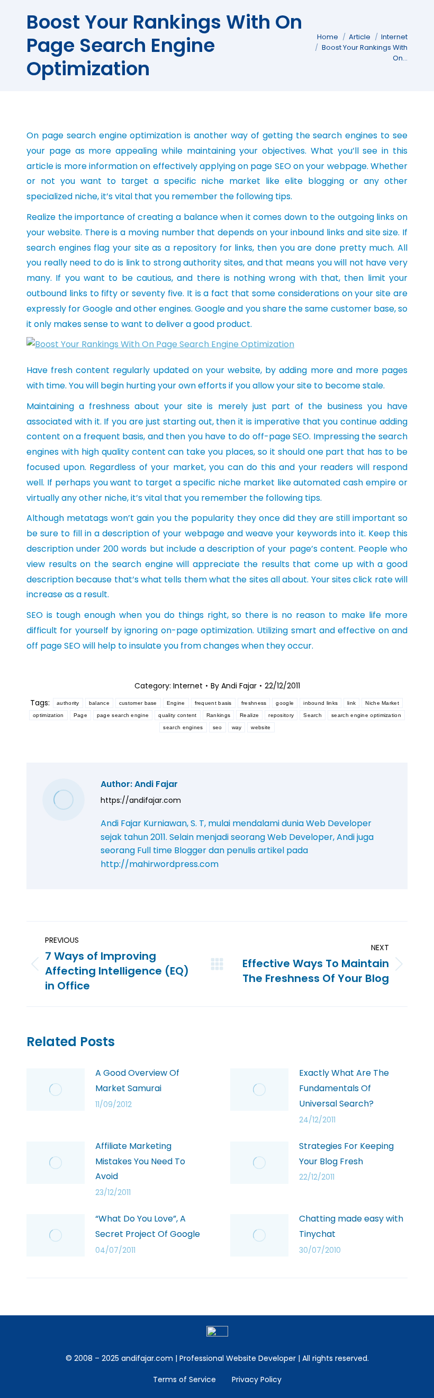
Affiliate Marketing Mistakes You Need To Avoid (140, 1161)
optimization (48, 715)
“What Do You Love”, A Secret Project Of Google (147, 1226)
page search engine (123, 715)
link (351, 703)
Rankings (218, 715)
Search (312, 715)
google (285, 703)
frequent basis (213, 703)
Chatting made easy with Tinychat (351, 1226)
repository (281, 715)
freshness (254, 703)
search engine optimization (366, 715)
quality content (177, 715)
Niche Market (382, 703)
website (260, 727)
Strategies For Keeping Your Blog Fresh (346, 1153)
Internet (188, 685)
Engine (176, 703)
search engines (183, 727)
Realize (249, 715)
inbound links (320, 703)
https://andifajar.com (141, 800)
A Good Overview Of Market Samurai (137, 1080)
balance (99, 703)
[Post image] (55, 1089)
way (237, 727)
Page (80, 715)
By (234, 685)
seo (217, 727)
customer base (138, 703)
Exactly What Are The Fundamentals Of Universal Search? (344, 1088)
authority (68, 703)
